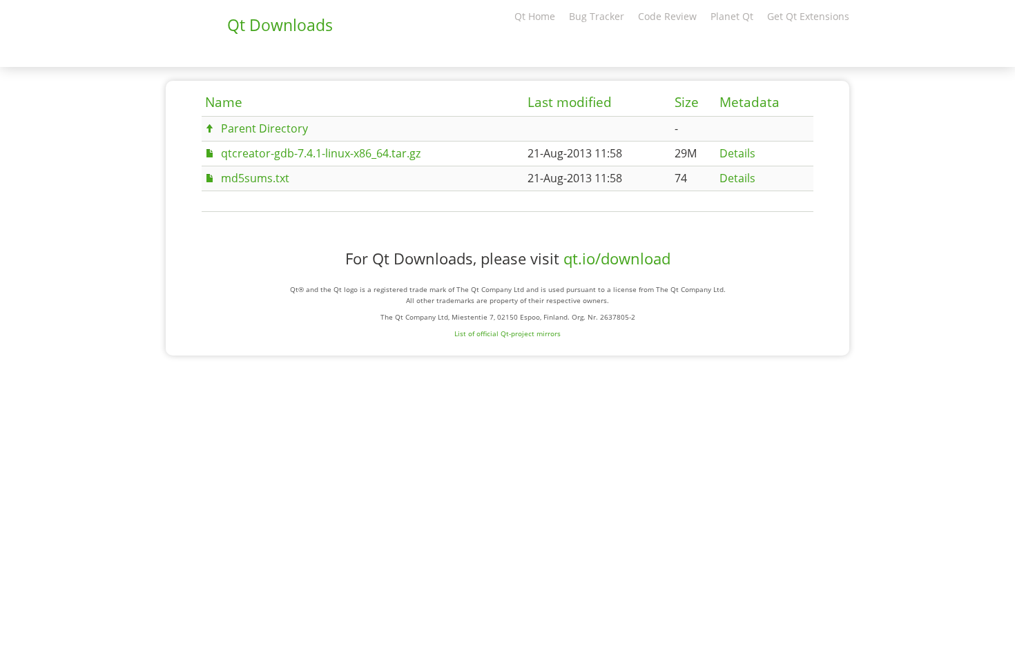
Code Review (667, 16)
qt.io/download (616, 259)
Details (737, 153)
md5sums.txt (255, 178)
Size (687, 102)
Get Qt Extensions (808, 16)
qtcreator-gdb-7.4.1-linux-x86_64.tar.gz (320, 153)
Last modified (570, 102)
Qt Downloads (280, 25)
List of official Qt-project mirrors (507, 333)
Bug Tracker (596, 16)
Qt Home (534, 16)
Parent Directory (264, 128)
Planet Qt (731, 16)
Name (223, 102)
